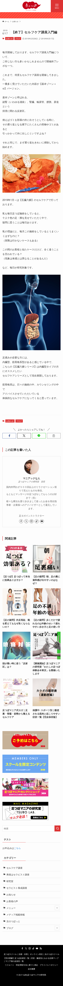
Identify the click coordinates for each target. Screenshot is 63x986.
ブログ (17, 38)
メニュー (11, 907)
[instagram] (31, 521)
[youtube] (42, 521)
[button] (9, 436)
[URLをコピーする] (54, 436)
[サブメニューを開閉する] (57, 908)
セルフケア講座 (14, 867)
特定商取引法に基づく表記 (27, 965)
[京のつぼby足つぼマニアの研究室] (31, 6)
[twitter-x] (26, 521)
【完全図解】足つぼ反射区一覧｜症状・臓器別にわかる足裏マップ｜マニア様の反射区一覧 (31, 959)
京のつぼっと (13, 921)
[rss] (40, 948)
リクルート (9, 965)
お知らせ (9, 38)
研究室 (9, 881)
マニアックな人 (31, 478)
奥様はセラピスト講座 (17, 874)
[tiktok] (37, 521)
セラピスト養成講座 (16, 887)
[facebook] (21, 521)
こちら (17, 848)
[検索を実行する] (57, 828)
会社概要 (31, 968)
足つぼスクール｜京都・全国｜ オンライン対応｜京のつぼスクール (31, 954)
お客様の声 (12, 901)
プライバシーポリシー (49, 965)
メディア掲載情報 (15, 914)
